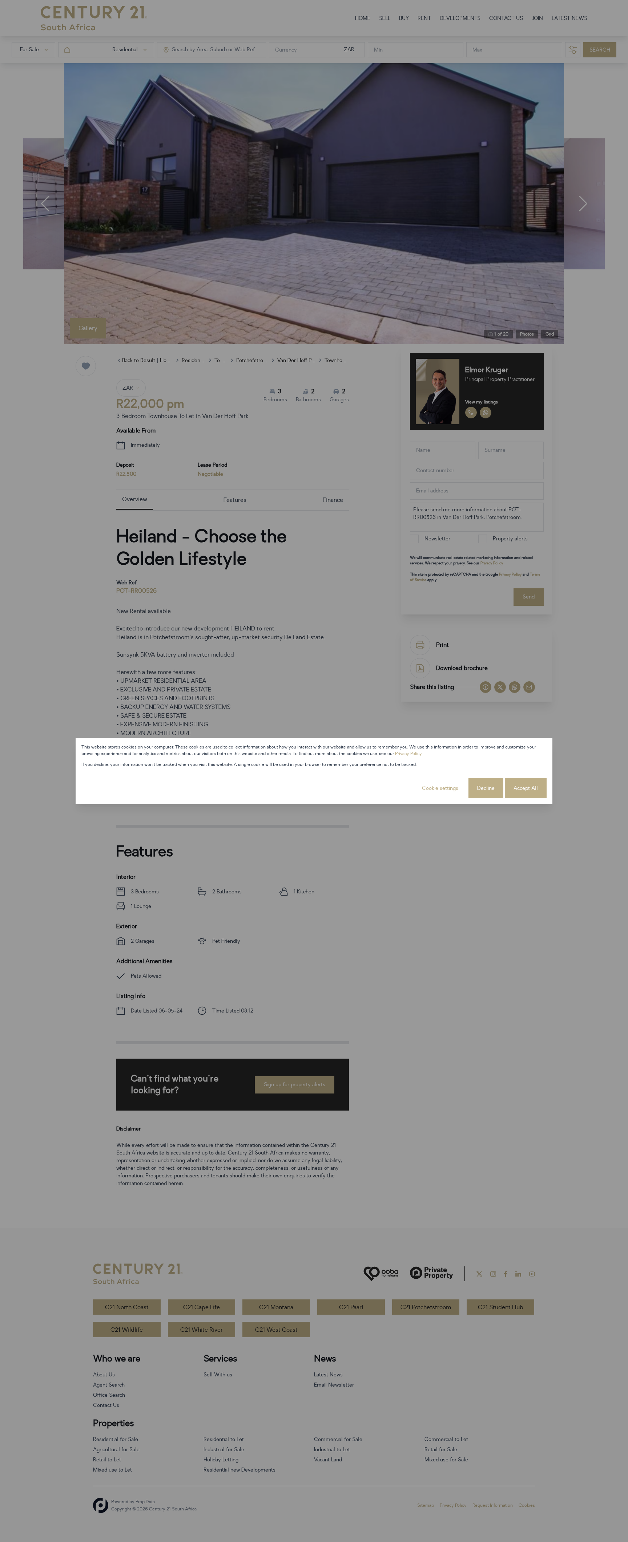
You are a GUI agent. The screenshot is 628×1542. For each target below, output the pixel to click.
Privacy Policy (408, 753)
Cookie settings (440, 788)
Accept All (526, 788)
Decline (486, 788)
